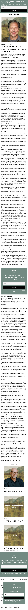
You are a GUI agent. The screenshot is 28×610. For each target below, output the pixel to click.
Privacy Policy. (14, 601)
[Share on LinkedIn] (16, 460)
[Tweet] (10, 460)
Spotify (8, 454)
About (2, 579)
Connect (12, 581)
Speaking (12, 579)
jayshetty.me (4, 457)
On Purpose (3, 581)
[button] (4, 14)
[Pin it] (19, 460)
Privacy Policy (4, 607)
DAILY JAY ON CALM (23, 579)
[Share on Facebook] (13, 460)
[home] (14, 14)
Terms (10, 607)
